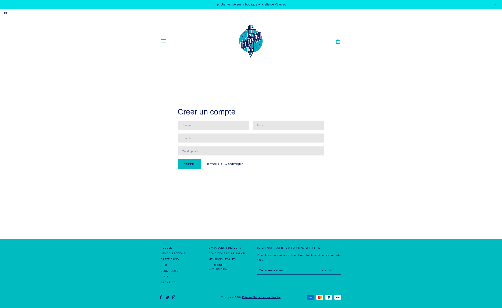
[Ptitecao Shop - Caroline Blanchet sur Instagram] (174, 297)
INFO (164, 265)
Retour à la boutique (225, 164)
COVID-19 (167, 276)
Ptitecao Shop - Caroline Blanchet (261, 297)
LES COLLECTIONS (173, 253)
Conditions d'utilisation (227, 253)
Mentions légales (222, 259)
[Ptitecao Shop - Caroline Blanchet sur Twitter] (167, 297)
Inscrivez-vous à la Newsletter (288, 248)
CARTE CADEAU (171, 259)
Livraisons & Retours (225, 247)
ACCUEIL (167, 247)
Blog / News (169, 271)
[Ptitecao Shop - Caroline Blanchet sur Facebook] (161, 297)
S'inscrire (328, 270)
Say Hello (168, 282)
